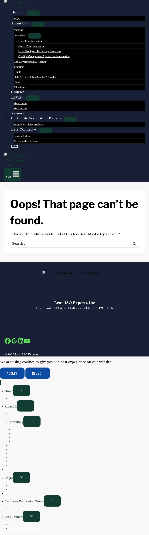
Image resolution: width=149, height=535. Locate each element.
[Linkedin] (20, 342)
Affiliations (20, 87)
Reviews (17, 113)
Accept (12, 373)
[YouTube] (27, 342)
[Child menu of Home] (33, 13)
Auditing (18, 30)
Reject (37, 373)
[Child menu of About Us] (38, 24)
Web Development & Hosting (30, 61)
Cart (14, 146)
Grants (17, 72)
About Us (11, 406)
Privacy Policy (22, 136)
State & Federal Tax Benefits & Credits (35, 77)
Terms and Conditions (26, 141)
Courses (17, 92)
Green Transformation (31, 46)
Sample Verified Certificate (29, 124)
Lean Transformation (30, 41)
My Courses (20, 108)
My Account (20, 103)
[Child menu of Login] (33, 98)
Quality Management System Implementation (44, 56)
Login (9, 478)
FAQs (17, 18)
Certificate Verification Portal (24, 501)
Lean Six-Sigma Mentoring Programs (39, 51)
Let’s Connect (14, 517)
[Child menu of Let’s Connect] (45, 130)
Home (9, 391)
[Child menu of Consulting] (34, 36)
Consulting (16, 422)
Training (19, 67)
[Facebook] (7, 342)
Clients (17, 82)
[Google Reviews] (14, 342)
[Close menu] (0, 382)
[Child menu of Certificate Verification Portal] (70, 119)
